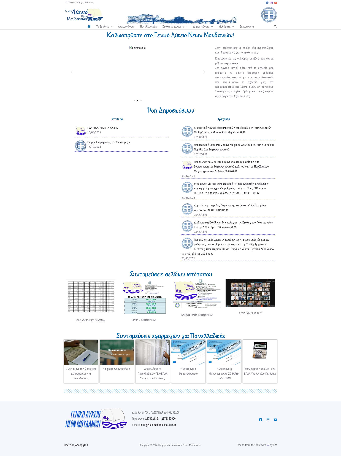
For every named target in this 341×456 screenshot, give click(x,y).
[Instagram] (271, 2)
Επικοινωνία (247, 26)
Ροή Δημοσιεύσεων (170, 110)
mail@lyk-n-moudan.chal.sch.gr (158, 425)
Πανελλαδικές (148, 26)
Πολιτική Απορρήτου (76, 445)
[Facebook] (267, 2)
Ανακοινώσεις (126, 26)
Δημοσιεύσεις (201, 26)
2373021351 (152, 418)
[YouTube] (275, 2)
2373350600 (168, 418)
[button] (111, 26)
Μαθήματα (225, 26)
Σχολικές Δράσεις (173, 26)
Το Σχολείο (102, 26)
